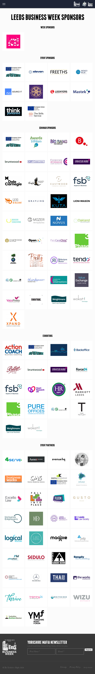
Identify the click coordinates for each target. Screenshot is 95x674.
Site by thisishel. (88, 667)
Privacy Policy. (75, 667)
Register (89, 650)
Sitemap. (63, 667)
